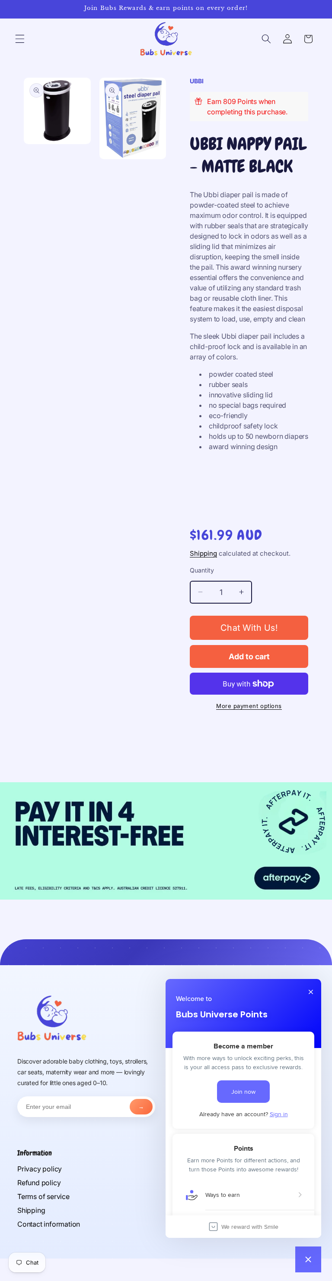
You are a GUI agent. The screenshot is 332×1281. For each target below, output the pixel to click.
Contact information (48, 1224)
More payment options (249, 705)
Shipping (203, 553)
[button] (20, 38)
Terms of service (43, 1196)
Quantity (202, 570)
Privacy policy (39, 1169)
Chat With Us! (249, 628)
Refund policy (39, 1182)
